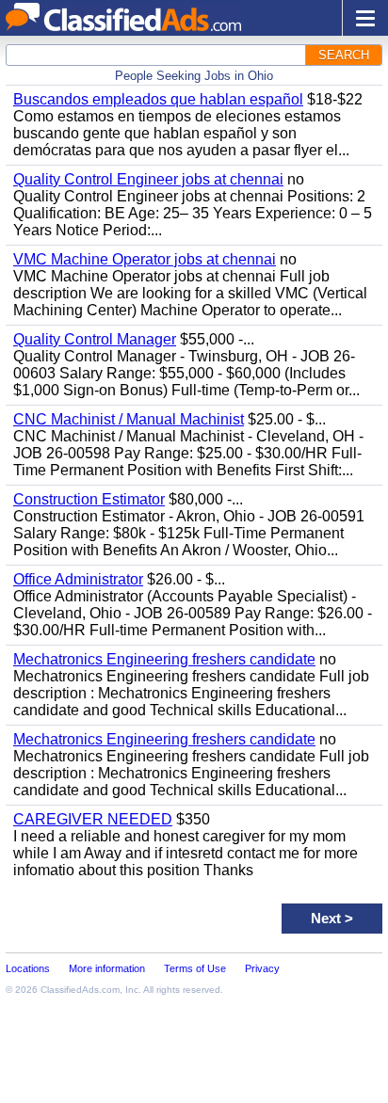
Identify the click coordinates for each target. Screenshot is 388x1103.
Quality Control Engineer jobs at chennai (148, 179)
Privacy (262, 968)
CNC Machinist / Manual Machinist (128, 419)
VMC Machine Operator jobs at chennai (144, 259)
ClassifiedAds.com (80, 989)
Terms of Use (195, 968)
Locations (28, 968)
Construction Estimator (89, 499)
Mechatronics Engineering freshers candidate (164, 659)
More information (107, 968)
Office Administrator (78, 579)
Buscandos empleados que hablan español (158, 99)
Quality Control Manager (94, 339)
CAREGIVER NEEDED (92, 819)
